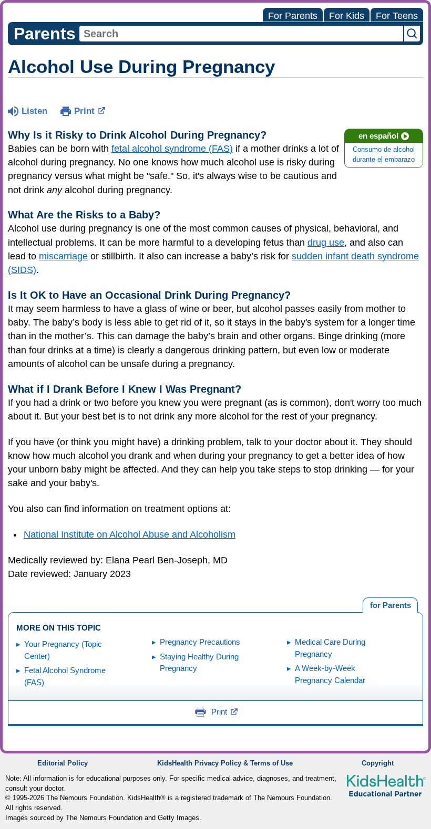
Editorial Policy (62, 763)
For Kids (346, 16)
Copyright (378, 763)
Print (84, 111)
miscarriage (63, 256)
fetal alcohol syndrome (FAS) (172, 148)
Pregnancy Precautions (200, 641)
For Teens (397, 16)
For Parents (292, 16)
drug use (325, 242)
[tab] (390, 605)
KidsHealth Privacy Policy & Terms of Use (225, 763)
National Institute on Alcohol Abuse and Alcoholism (129, 534)
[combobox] (241, 33)
